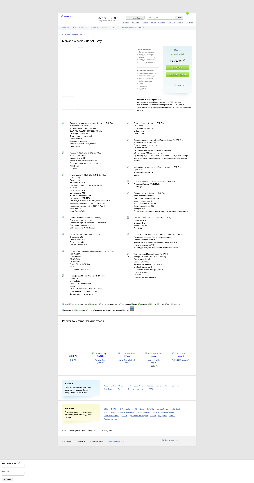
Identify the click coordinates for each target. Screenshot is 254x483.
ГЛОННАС (176, 409)
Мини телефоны (167, 412)
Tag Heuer (121, 389)
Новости (171, 22)
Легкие (156, 412)
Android (128, 409)
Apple (106, 385)
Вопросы (161, 22)
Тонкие (172, 415)
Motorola (159, 385)
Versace (136, 389)
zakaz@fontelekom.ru (116, 441)
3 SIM (113, 409)
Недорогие (162, 415)
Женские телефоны (126, 412)
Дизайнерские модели (139, 415)
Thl (129, 389)
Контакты (125, 22)
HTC (129, 385)
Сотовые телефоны (99, 27)
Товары (180, 22)
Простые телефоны (111, 415)
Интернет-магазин (80, 27)
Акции (153, 22)
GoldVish (121, 385)
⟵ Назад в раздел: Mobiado (73, 34)
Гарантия (189, 22)
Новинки (145, 22)
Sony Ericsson (109, 389)
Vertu (144, 389)
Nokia (167, 385)
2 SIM (106, 409)
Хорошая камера (110, 419)
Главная (65, 27)
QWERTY (150, 409)
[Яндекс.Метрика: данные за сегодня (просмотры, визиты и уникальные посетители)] (170, 440)
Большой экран (163, 409)
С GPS (124, 415)
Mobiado (114, 27)
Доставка (135, 22)
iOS (135, 409)
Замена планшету (143, 412)
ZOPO (151, 389)
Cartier (113, 385)
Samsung (175, 385)
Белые (153, 415)
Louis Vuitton (139, 385)
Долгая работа (109, 412)
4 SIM (120, 409)
